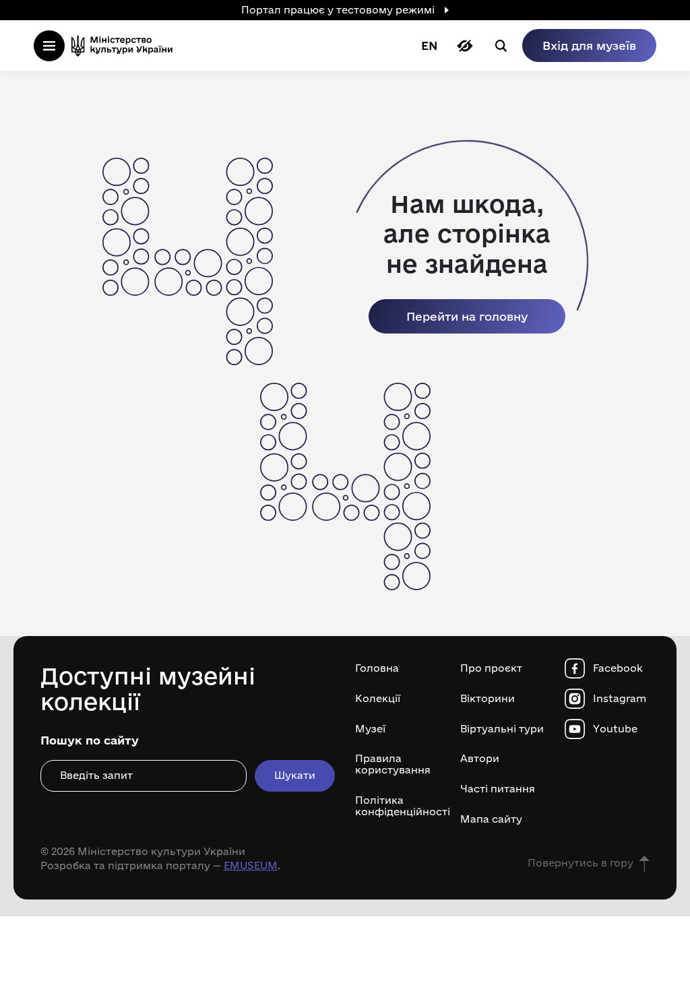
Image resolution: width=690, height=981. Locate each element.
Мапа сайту (491, 819)
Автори (479, 758)
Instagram (619, 698)
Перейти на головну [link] (467, 316)
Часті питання (497, 789)
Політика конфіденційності (397, 806)
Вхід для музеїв (589, 45)
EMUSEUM (251, 865)
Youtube (615, 729)
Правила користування (393, 764)
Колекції (377, 698)
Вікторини (487, 698)
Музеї (370, 729)
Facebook (618, 668)
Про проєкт (491, 668)
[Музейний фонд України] (126, 45)
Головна (377, 668)
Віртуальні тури (502, 729)
